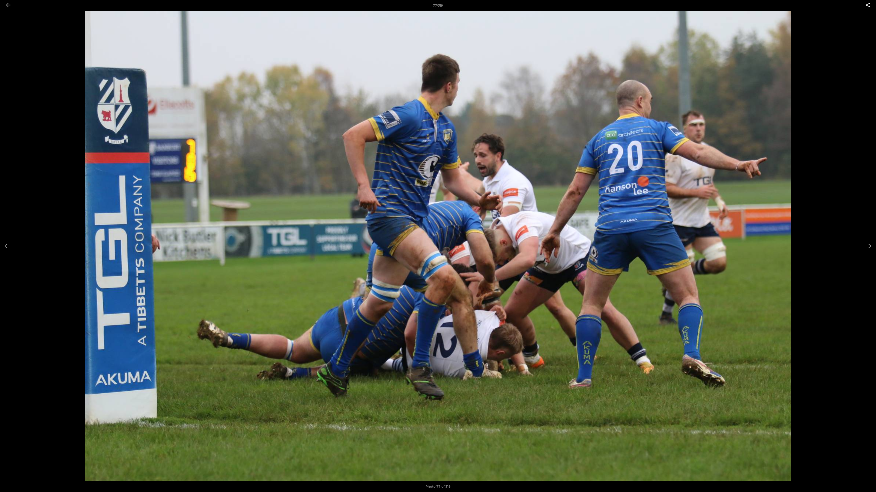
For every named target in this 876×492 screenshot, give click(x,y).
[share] (868, 5)
